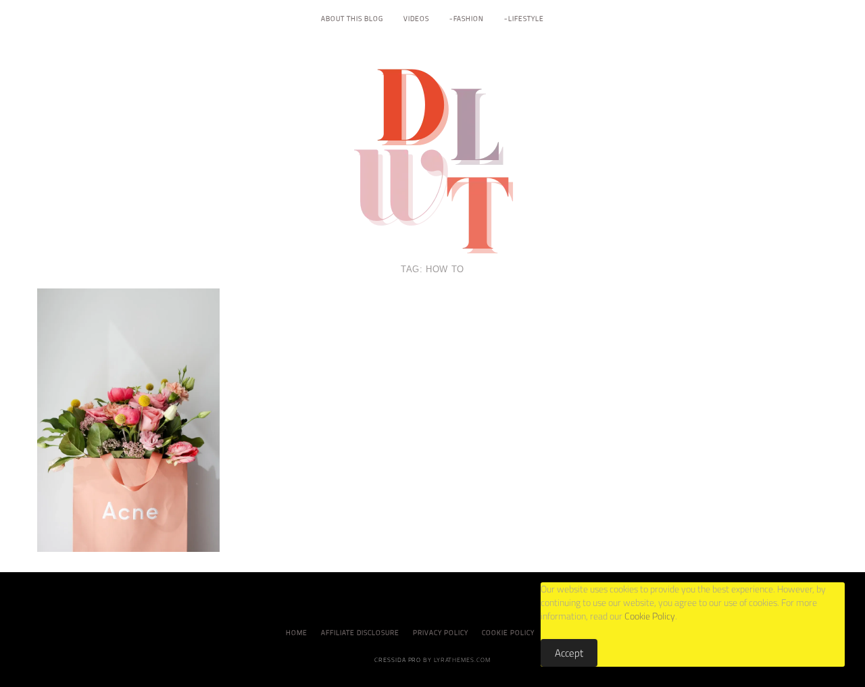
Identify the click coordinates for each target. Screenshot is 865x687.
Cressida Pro (397, 659)
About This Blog (352, 18)
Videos (416, 18)
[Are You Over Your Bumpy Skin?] (128, 419)
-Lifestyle (524, 18)
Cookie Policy (508, 632)
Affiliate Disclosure (360, 632)
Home (296, 632)
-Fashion (466, 18)
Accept (569, 653)
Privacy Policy (440, 632)
